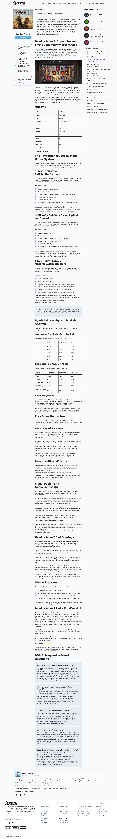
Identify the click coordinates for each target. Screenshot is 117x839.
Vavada (43, 809)
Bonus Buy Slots (63, 822)
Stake (35, 786)
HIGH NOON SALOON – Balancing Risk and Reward (98, 70)
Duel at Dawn (63, 813)
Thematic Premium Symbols (95, 86)
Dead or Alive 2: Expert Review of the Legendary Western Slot (98, 53)
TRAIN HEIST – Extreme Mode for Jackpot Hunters (95, 75)
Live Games (89, 3)
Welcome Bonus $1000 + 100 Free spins (96, 42)
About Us (98, 806)
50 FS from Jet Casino (83, 815)
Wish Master (48, 13)
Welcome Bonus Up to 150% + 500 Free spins (96, 35)
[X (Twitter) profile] (9, 823)
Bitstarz (40, 786)
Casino (43, 3)
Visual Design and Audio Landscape (98, 101)
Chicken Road (63, 788)
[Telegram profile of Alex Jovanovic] (24, 795)
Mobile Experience (92, 106)
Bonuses (62, 3)
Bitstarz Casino (45, 806)
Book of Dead (63, 811)
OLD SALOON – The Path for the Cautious (93, 65)
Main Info (90, 56)
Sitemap (98, 813)
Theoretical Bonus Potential (95, 98)
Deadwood (55, 788)
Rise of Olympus (63, 809)
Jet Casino (44, 813)
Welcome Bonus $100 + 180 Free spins (97, 28)
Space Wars (33, 788)
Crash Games (79, 3)
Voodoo (49, 788)
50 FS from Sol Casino (83, 811)
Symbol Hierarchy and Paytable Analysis (96, 79)
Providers (70, 3)
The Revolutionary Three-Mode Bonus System (97, 60)
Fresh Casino (47, 786)
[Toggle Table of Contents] (99, 49)
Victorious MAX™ (60, 13)
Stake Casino (44, 811)
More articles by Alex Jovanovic (31, 775)
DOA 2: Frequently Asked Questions (97, 112)
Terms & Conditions (101, 811)
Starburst (39, 13)
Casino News (99, 3)
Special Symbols (92, 89)
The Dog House (41, 788)
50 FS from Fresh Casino (84, 806)
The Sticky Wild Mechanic (95, 95)
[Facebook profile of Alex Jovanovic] (20, 795)
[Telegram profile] (12, 823)
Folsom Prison (63, 820)
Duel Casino (44, 822)
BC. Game (43, 815)
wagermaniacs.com (63, 779)
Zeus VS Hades (63, 818)
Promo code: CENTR (96, 15)
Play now (23, 37)
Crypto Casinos (52, 3)
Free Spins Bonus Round (94, 92)
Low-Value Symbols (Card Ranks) (97, 83)
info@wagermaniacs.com (16, 819)
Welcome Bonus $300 (96, 22)
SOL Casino (44, 820)
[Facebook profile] (6, 823)
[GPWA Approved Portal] (23, 828)
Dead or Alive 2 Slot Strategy (95, 103)
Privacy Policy (100, 809)
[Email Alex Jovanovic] (16, 795)
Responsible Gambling (102, 815)
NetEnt (43, 51)
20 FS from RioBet (82, 809)
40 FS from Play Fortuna (84, 813)
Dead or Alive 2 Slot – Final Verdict (97, 109)
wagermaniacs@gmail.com (27, 791)
